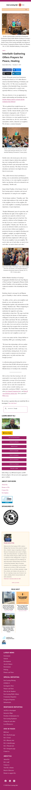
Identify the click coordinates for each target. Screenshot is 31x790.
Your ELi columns (9, 767)
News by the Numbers (10, 691)
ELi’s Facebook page (9, 735)
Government (7, 656)
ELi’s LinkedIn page (9, 743)
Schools (6, 658)
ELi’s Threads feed (9, 746)
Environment (7, 667)
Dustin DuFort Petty (6, 64)
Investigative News (9, 686)
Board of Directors (9, 770)
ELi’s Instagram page (9, 748)
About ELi (5, 484)
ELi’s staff (6, 762)
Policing (6, 669)
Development (7, 661)
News (3, 50)
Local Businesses (8, 724)
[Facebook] (5, 781)
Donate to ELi (6, 487)
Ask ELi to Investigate (10, 710)
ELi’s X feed (7, 737)
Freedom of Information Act (11, 716)
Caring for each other (9, 721)
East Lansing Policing (10, 680)
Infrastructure (7, 702)
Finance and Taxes (9, 672)
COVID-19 (7, 683)
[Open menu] (26, 9)
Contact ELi (5, 490)
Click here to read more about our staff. (12, 578)
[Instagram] (14, 781)
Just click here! (13, 403)
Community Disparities (10, 697)
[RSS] (10, 781)
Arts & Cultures (8, 664)
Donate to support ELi (10, 773)
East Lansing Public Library (11, 694)
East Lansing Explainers (10, 718)
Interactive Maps (8, 713)
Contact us (6, 751)
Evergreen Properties (9, 699)
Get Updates (5, 493)
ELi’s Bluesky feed (9, 740)
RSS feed (6, 732)
